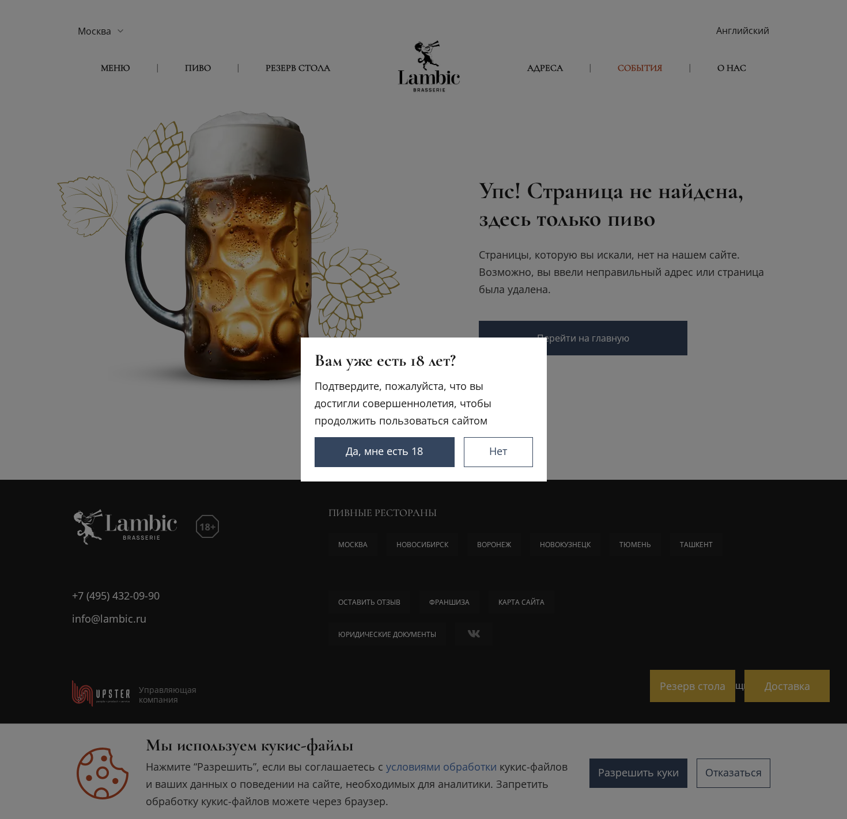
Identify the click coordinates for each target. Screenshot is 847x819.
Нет (498, 451)
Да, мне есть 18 (384, 451)
